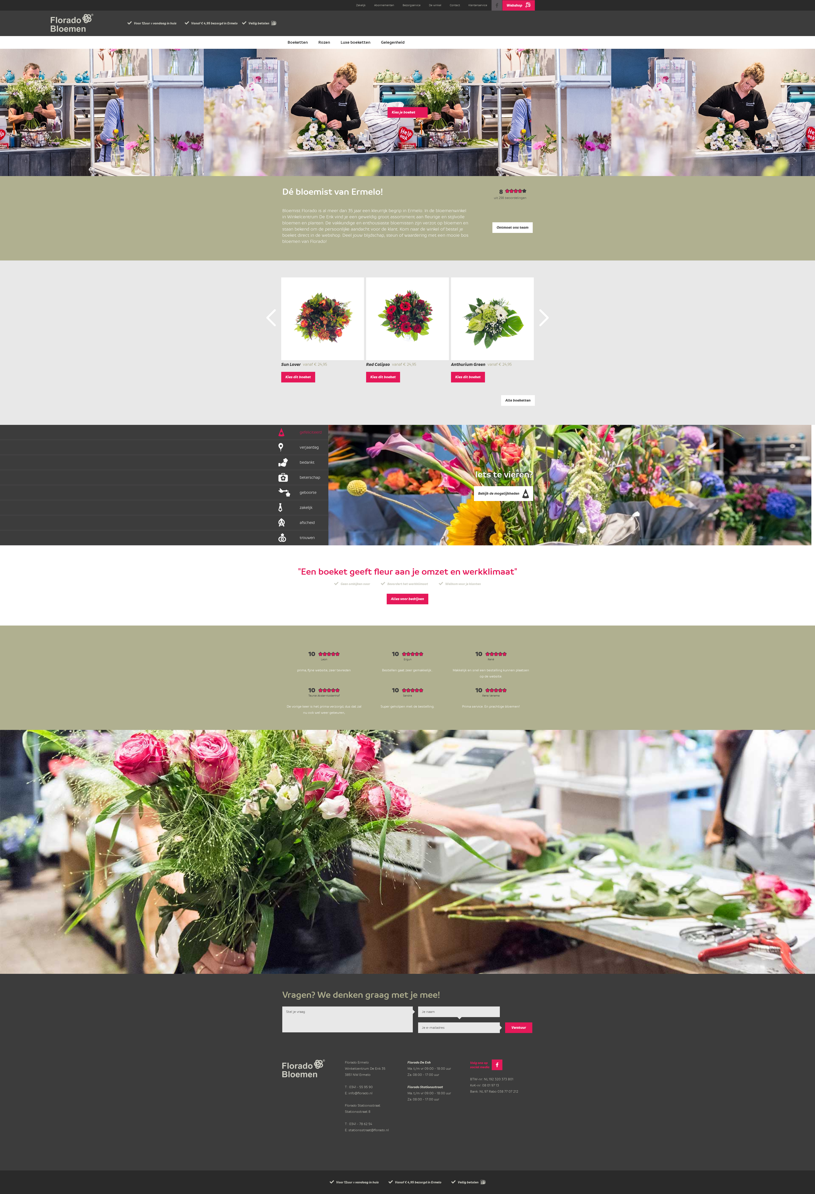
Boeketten (298, 42)
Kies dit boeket (298, 377)
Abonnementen (384, 5)
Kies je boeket (403, 112)
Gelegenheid (393, 42)
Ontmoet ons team (512, 227)
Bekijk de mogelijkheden (498, 493)
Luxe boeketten (355, 42)
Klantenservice (477, 5)
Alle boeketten (518, 400)
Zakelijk (361, 5)
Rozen (324, 42)
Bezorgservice (411, 5)
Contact (455, 5)
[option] (322, 329)
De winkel (435, 5)
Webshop (514, 5)
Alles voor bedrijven (407, 599)
